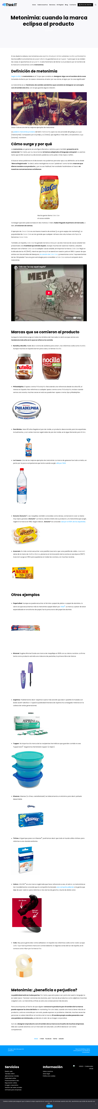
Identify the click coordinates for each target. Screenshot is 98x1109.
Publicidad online (10, 1078)
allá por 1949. (61, 463)
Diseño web (9, 1071)
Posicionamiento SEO (12, 1081)
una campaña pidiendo (65, 887)
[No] (96, 1104)
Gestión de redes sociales (13, 1087)
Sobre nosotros (48, 1071)
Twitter (55, 1039)
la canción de (49, 254)
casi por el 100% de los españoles (73, 522)
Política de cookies (49, 1076)
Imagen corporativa (11, 1085)
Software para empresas (13, 1090)
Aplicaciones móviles (12, 1076)
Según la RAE (16, 76)
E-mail (42, 1039)
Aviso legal (46, 1074)
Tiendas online (10, 1074)
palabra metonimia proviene (24, 132)
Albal (62, 607)
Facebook (48, 1039)
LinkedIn (61, 1039)
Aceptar (49, 1106)
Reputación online (11, 1083)
